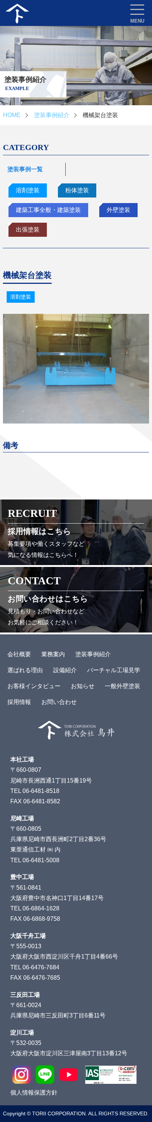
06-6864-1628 (41, 908)
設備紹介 (65, 670)
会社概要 (19, 654)
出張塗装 (27, 229)
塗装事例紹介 (51, 115)
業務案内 (53, 654)
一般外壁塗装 (122, 686)
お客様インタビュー (34, 686)
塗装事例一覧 (25, 169)
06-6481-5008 (41, 860)
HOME (12, 115)
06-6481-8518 (41, 791)
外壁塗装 (118, 210)
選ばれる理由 (25, 670)
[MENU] (137, 9)
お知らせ (82, 686)
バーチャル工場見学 (113, 670)
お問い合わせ (59, 702)
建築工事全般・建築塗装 (48, 210)
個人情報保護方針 (34, 1092)
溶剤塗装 (27, 190)
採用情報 (19, 702)
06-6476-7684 (41, 967)
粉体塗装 (77, 190)
